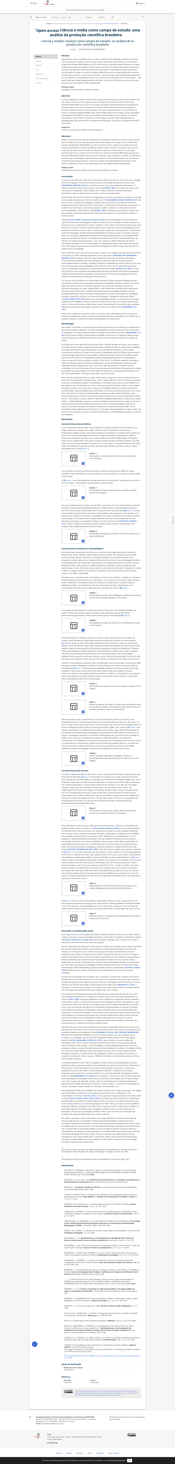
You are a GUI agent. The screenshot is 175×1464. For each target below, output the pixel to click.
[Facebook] (54, 1443)
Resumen (39, 65)
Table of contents (41, 17)
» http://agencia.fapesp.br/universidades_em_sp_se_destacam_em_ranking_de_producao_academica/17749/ (102, 1356)
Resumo (38, 56)
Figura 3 (69, 852)
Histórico (39, 83)
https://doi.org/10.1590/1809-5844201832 (105, 23)
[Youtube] (56, 1443)
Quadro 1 (68, 480)
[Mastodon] (50, 1443)
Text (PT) (101, 17)
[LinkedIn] (52, 1443)
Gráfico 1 (84, 449)
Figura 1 (78, 668)
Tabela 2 (126, 615)
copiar (124, 23)
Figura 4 (68, 901)
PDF (112, 17)
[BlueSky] (48, 1443)
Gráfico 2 (66, 643)
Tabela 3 (132, 727)
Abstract (89, 17)
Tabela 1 (125, 588)
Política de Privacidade (117, 1460)
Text (37, 70)
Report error (173, 520)
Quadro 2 (129, 510)
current (63, 17)
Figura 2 (86, 777)
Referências (40, 74)
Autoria (73, 49)
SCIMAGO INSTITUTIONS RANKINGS (92, 49)
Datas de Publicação (42, 78)
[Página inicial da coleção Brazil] (37, 1439)
